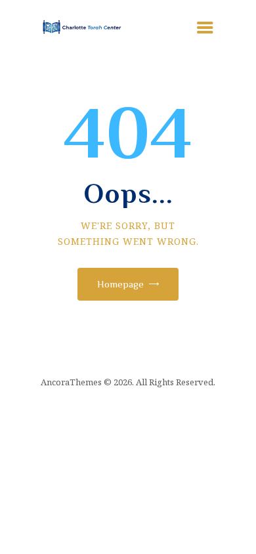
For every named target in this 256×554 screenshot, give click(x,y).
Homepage (120, 283)
